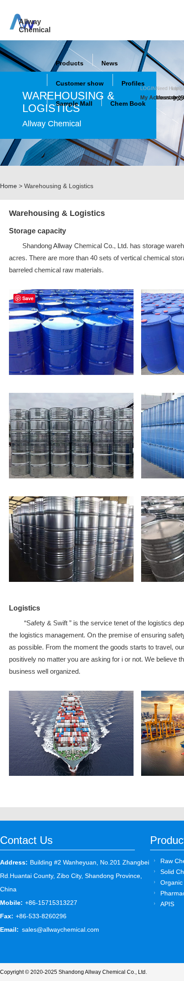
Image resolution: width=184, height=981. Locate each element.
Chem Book (128, 103)
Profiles (133, 83)
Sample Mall (74, 103)
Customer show (80, 83)
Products (70, 63)
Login (148, 88)
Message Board (163, 98)
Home (8, 185)
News (109, 63)
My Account (148, 98)
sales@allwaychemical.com (60, 929)
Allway (62, 246)
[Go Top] (161, 906)
